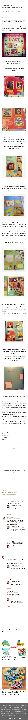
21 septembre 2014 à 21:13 (17, 577)
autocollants (13, 492)
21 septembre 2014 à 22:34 (13, 592)
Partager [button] (4, 490)
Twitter (14, 472)
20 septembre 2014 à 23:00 (13, 518)
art (8, 492)
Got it (19, 718)
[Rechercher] (25, 2)
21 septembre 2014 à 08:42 (17, 506)
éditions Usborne (6, 435)
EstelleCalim (10, 517)
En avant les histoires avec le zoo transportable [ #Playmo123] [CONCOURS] (14, 692)
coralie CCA (10, 591)
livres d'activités (6, 494)
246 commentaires (12, 696)
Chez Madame (7, 5)
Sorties (14, 11)
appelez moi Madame (16, 505)
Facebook (22, 470)
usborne (14, 494)
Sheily (8, 501)
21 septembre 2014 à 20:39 (16, 556)
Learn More (11, 718)
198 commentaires (12, 662)
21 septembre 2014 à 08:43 (17, 527)
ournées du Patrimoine (9, 25)
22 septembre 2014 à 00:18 (17, 566)
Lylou (8, 556)
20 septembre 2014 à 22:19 (17, 501)
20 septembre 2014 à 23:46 (13, 538)
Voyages (8, 11)
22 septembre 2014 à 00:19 (17, 582)
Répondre (9, 514)
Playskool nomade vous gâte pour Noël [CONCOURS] (13, 658)
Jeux (3, 11)
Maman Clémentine (11, 537)
